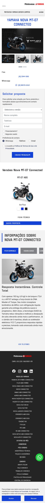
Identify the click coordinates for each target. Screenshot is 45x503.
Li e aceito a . (21, 147)
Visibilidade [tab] (29, 250)
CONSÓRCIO (22, 444)
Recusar (34, 498)
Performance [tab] (10, 250)
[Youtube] (25, 371)
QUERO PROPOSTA (13, 223)
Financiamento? (11, 131)
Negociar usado (11, 134)
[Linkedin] (31, 371)
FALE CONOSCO (22, 468)
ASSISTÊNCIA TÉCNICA (22, 451)
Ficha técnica (24, 217)
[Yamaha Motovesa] (34, 4)
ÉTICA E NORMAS (22, 474)
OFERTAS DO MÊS (22, 440)
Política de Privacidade (21, 491)
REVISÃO (22, 457)
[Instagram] (20, 371)
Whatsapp (9, 141)
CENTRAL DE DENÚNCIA (22, 480)
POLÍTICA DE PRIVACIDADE (22, 477)
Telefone (22, 141)
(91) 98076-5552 (24, 85)
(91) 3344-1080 (24, 76)
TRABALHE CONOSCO (22, 471)
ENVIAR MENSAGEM (22, 155)
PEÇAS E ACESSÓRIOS (22, 454)
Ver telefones (24, 344)
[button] (4, 41)
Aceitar (11, 498)
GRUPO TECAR (22, 465)
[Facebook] (14, 371)
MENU (4, 6)
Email (33, 141)
